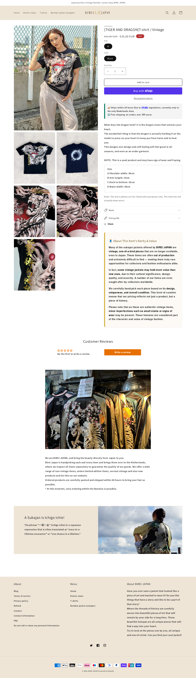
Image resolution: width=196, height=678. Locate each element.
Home (73, 591)
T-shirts (74, 600)
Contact (18, 610)
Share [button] (110, 224)
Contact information (24, 615)
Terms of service (22, 596)
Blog (16, 591)
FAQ (16, 620)
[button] (167, 12)
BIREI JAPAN (93, 671)
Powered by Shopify (106, 671)
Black (110, 58)
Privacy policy (21, 600)
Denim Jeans (76, 596)
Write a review (123, 352)
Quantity (108, 65)
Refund (17, 605)
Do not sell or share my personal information (36, 625)
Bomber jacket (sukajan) (82, 605)
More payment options (143, 98)
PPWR (145, 108)
